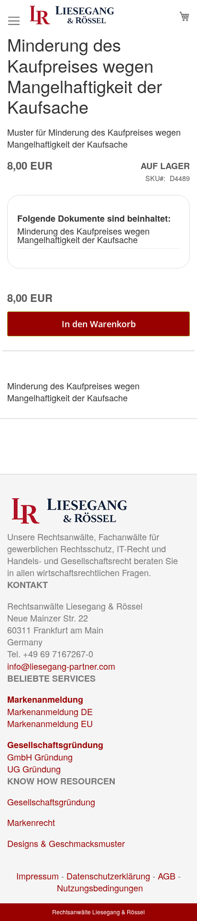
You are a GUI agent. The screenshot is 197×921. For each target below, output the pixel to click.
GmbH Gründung (40, 756)
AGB (166, 875)
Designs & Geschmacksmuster (66, 843)
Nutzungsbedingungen (100, 887)
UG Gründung (34, 768)
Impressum (37, 875)
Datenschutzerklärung (108, 875)
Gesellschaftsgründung (55, 745)
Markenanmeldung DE (50, 711)
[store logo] (72, 15)
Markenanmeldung (45, 699)
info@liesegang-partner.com (61, 666)
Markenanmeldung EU (50, 723)
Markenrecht (31, 822)
